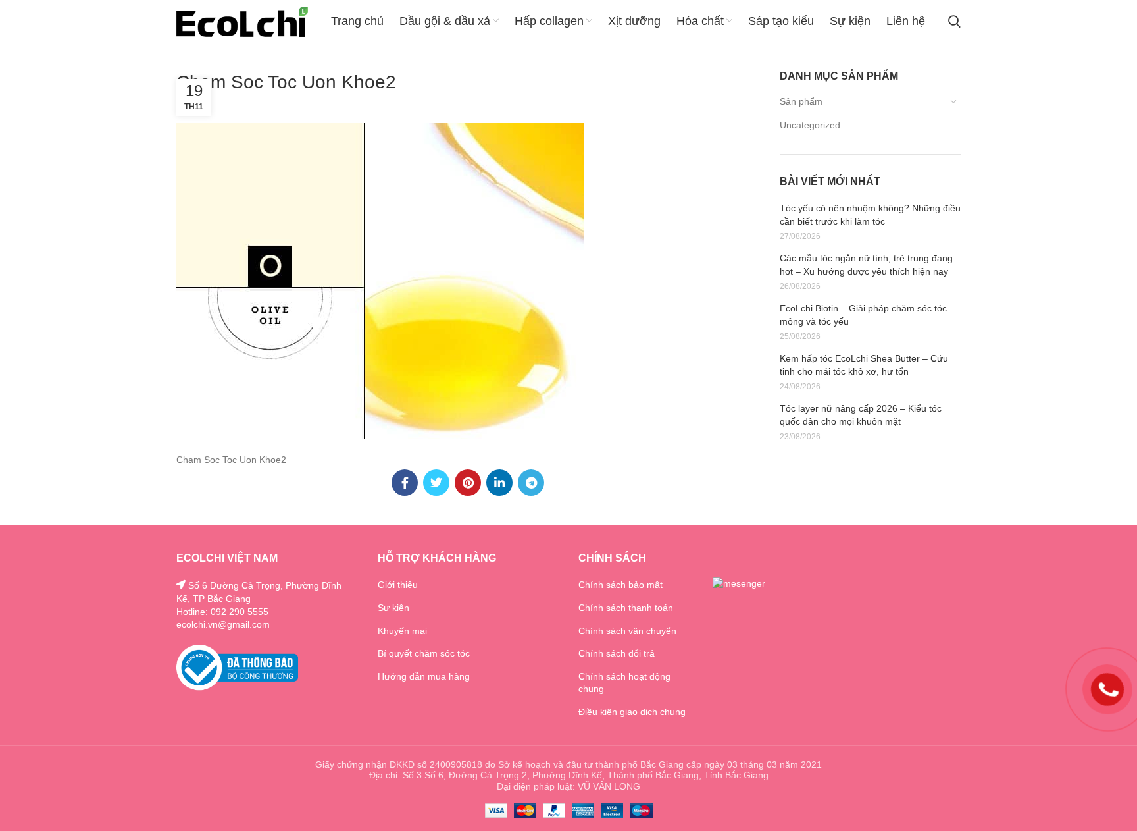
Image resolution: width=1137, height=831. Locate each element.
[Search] (954, 22)
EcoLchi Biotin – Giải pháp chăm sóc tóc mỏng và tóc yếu (863, 315)
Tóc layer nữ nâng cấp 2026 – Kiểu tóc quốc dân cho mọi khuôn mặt (861, 415)
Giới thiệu (398, 584)
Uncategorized (810, 125)
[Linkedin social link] (499, 482)
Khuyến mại (402, 631)
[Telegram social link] (531, 482)
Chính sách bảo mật (620, 584)
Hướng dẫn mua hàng (424, 676)
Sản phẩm (801, 101)
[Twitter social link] (436, 482)
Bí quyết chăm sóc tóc (424, 653)
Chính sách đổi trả (616, 653)
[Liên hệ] (1107, 689)
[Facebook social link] (405, 482)
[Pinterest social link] (468, 482)
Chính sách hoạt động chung (624, 683)
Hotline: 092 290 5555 (222, 611)
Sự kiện (393, 608)
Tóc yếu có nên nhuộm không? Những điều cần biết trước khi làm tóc (870, 215)
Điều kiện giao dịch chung (632, 712)
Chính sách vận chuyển (627, 631)
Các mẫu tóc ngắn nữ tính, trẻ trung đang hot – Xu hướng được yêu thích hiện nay (866, 265)
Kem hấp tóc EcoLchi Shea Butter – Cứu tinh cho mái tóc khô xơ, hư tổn (864, 365)
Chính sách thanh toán (625, 608)
